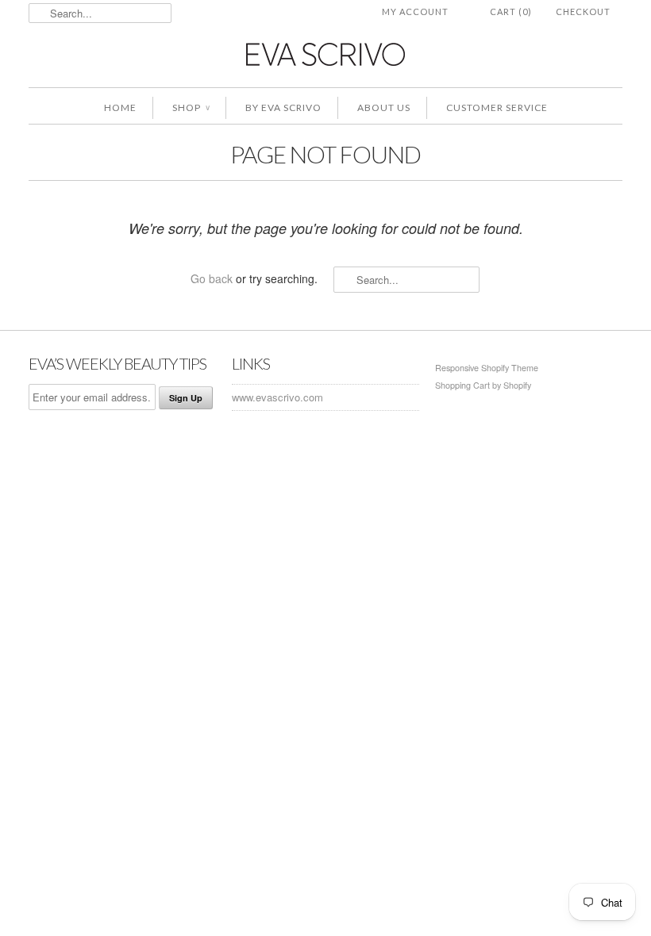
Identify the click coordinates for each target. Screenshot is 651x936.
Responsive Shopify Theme (486, 368)
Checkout (583, 11)
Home (120, 107)
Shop (191, 107)
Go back (212, 278)
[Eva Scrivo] (325, 53)
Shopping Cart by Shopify (483, 385)
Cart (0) (511, 11)
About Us (383, 107)
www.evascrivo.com (277, 397)
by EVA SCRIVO (283, 107)
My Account (415, 11)
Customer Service (497, 107)
